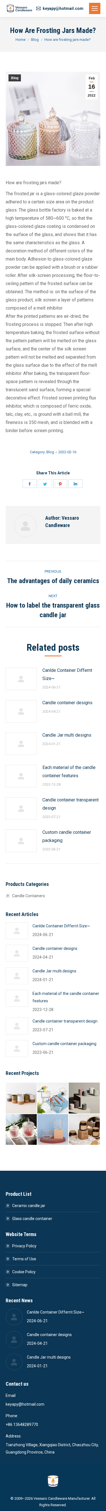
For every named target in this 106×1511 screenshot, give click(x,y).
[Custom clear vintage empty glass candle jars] (53, 1130)
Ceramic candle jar (28, 1205)
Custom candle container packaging (66, 836)
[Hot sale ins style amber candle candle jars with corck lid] (84, 1130)
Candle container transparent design (70, 804)
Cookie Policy (24, 1272)
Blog (14, 78)
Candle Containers (28, 896)
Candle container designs (67, 702)
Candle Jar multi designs (66, 735)
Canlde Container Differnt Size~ (67, 674)
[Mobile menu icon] (94, 8)
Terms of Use (24, 1259)
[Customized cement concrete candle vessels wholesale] (84, 1098)
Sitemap (19, 1285)
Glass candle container (32, 1218)
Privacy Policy (24, 1246)
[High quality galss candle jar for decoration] (53, 1098)
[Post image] (21, 679)
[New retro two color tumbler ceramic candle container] (21, 1098)
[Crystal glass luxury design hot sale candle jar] (21, 1130)
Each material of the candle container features (69, 771)
